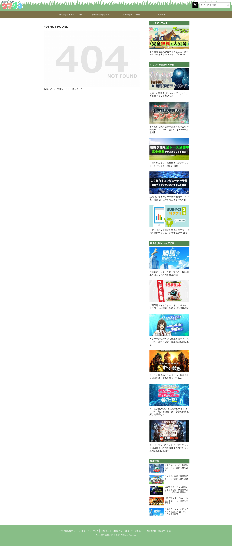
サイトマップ (93, 531)
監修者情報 (151, 531)
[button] (228, 5)
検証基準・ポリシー (166, 531)
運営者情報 (117, 531)
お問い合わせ (106, 531)
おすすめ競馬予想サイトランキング (72, 531)
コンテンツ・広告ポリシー (134, 531)
